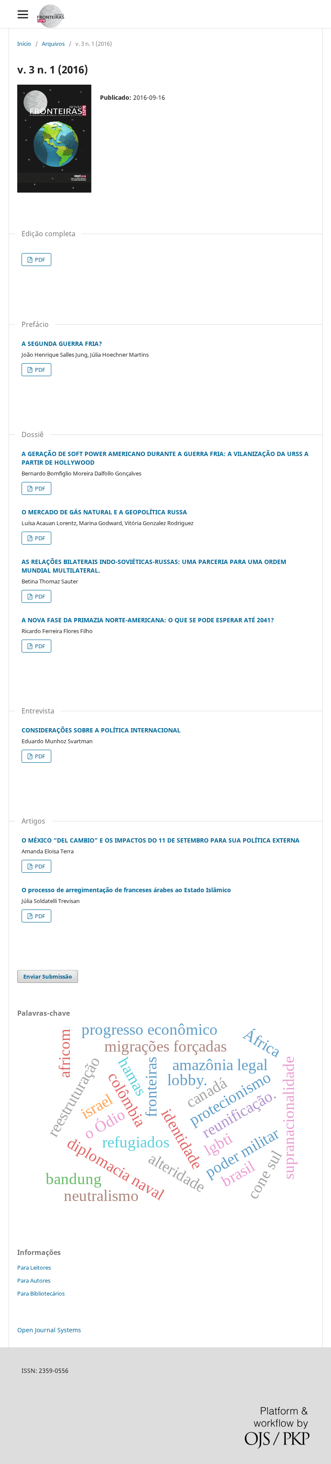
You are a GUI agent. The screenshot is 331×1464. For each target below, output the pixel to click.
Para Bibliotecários (41, 1293)
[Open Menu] (23, 14)
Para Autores (33, 1280)
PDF (39, 259)
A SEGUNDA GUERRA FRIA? (62, 343)
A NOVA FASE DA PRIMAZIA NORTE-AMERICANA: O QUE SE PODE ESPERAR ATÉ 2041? (148, 620)
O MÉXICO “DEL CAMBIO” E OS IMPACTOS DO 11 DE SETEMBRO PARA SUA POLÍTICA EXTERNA (161, 840)
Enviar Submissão (47, 976)
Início (24, 44)
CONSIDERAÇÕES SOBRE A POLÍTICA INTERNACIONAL (101, 730)
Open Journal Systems (49, 1330)
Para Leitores (34, 1267)
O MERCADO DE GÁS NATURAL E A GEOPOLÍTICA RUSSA (104, 512)
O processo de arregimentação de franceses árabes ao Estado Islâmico (126, 890)
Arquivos (53, 44)
